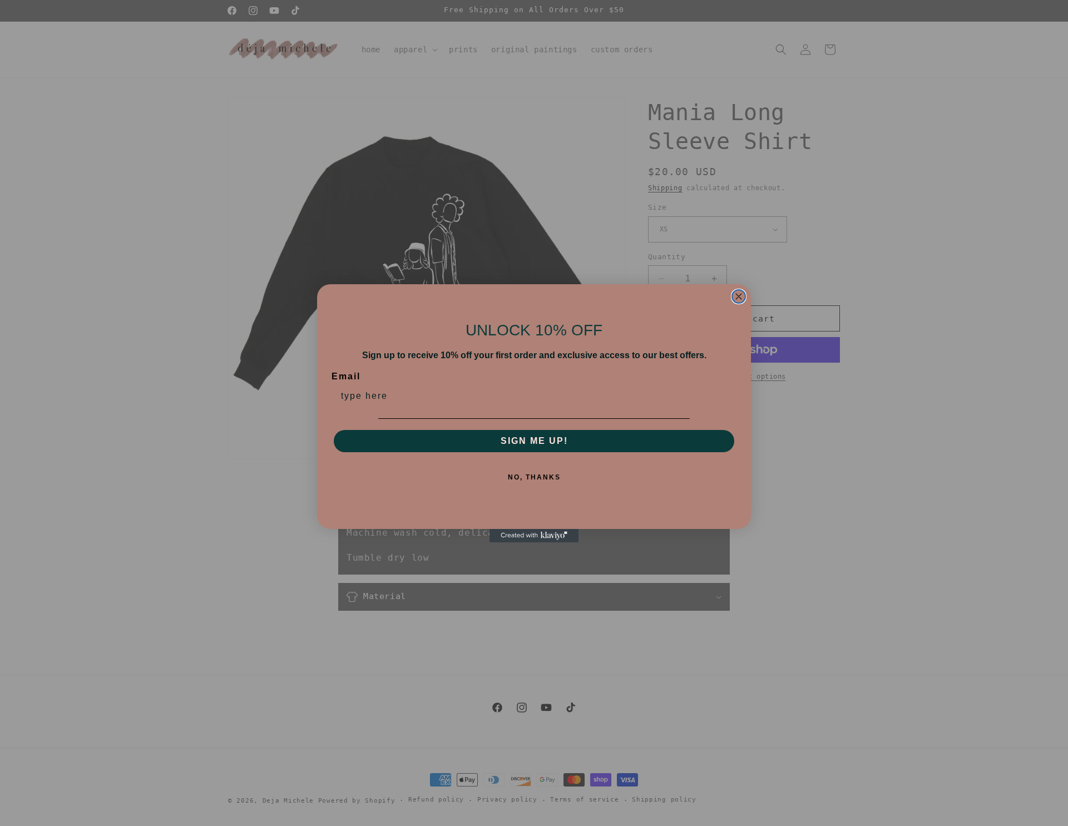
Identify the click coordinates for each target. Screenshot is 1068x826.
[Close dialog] (738, 296)
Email (346, 376)
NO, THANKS (534, 477)
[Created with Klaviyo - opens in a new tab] (534, 535)
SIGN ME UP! (534, 441)
